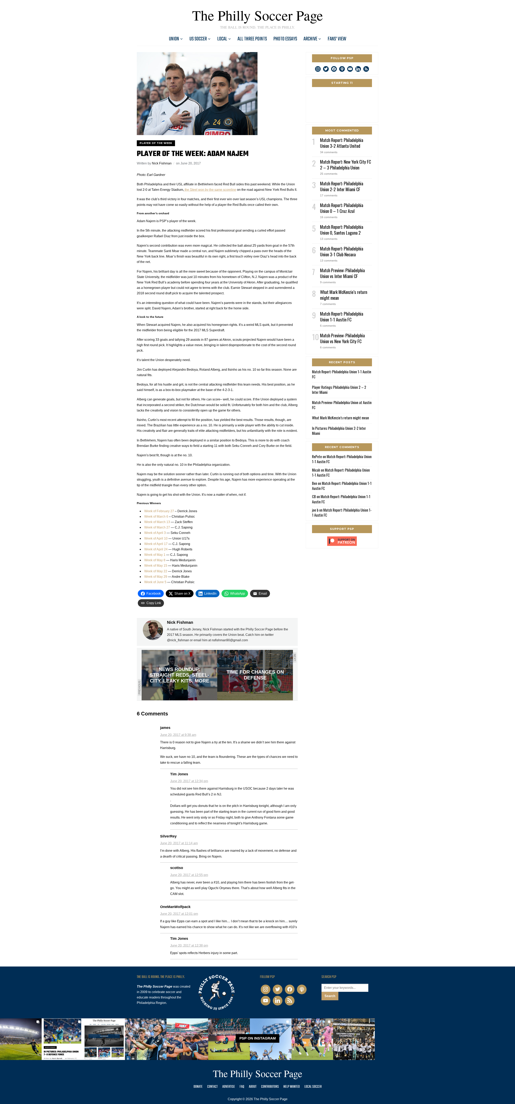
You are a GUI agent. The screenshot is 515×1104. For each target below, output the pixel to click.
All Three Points (252, 39)
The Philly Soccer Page (257, 15)
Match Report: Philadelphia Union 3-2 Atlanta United (341, 143)
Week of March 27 (157, 527)
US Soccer (198, 39)
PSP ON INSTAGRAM (257, 1038)
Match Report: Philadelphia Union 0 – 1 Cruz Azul (341, 208)
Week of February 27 (159, 511)
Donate (198, 1087)
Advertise (228, 1087)
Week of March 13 (157, 522)
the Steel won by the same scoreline (210, 189)
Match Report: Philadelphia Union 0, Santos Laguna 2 (341, 230)
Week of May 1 (154, 554)
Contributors (270, 1087)
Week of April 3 (155, 533)
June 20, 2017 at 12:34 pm (189, 781)
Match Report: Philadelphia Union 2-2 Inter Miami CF (341, 186)
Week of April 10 (156, 538)
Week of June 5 (155, 582)
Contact (212, 1087)
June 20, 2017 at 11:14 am (179, 843)
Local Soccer (313, 1087)
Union (174, 39)
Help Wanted (291, 1087)
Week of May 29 (155, 576)
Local (222, 39)
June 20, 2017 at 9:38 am (178, 735)
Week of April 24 (156, 549)
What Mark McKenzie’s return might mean (343, 295)
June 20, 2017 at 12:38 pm (189, 945)
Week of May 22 (155, 571)
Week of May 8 (154, 560)
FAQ (242, 1087)
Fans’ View (337, 39)
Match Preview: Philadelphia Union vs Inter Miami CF (342, 273)
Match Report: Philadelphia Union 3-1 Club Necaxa (341, 251)
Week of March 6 (156, 516)
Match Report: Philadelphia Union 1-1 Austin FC (341, 316)
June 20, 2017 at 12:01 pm (179, 913)
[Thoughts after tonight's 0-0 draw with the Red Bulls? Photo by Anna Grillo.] (187, 1039)
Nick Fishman (162, 163)
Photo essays (285, 39)
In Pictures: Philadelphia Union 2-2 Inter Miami (339, 431)
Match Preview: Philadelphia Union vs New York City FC (342, 338)
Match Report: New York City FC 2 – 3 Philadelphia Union (345, 164)
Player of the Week (156, 143)
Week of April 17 (156, 544)
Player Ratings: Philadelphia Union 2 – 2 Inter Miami (339, 390)
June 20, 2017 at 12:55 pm (189, 875)
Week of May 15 (155, 565)
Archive (310, 39)
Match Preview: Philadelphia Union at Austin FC (342, 405)
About (252, 1087)
